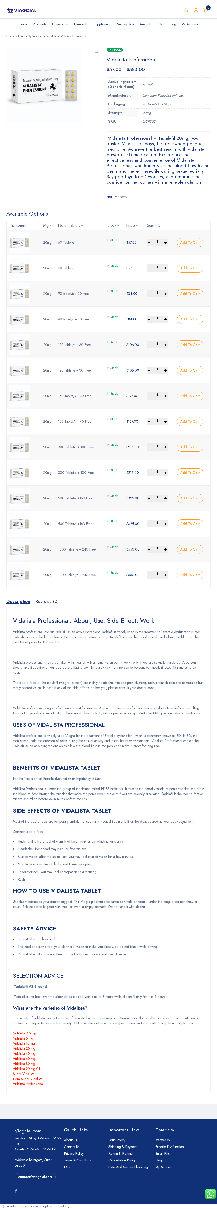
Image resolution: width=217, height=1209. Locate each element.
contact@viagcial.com (35, 1176)
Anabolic (146, 24)
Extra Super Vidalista (27, 1078)
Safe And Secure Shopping (128, 1167)
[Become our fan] (16, 1191)
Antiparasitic (60, 24)
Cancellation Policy (121, 1160)
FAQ (67, 1167)
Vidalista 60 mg (24, 1058)
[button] (96, 51)
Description (18, 601)
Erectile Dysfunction (30, 36)
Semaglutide (126, 24)
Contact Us (71, 1146)
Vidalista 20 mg (24, 1048)
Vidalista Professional (28, 1084)
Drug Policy (116, 1140)
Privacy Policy (74, 1153)
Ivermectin (81, 24)
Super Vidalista (23, 1073)
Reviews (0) (47, 601)
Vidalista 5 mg (23, 1038)
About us (70, 1140)
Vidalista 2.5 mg (24, 1033)
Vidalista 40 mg (24, 1053)
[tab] (18, 601)
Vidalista (51, 36)
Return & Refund (120, 1153)
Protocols (39, 24)
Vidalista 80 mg (24, 1063)
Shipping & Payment (122, 1146)
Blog (173, 24)
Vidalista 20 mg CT (26, 1068)
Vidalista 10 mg (24, 1043)
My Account (190, 24)
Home (23, 24)
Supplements (103, 24)
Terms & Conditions (78, 1160)
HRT (161, 24)
